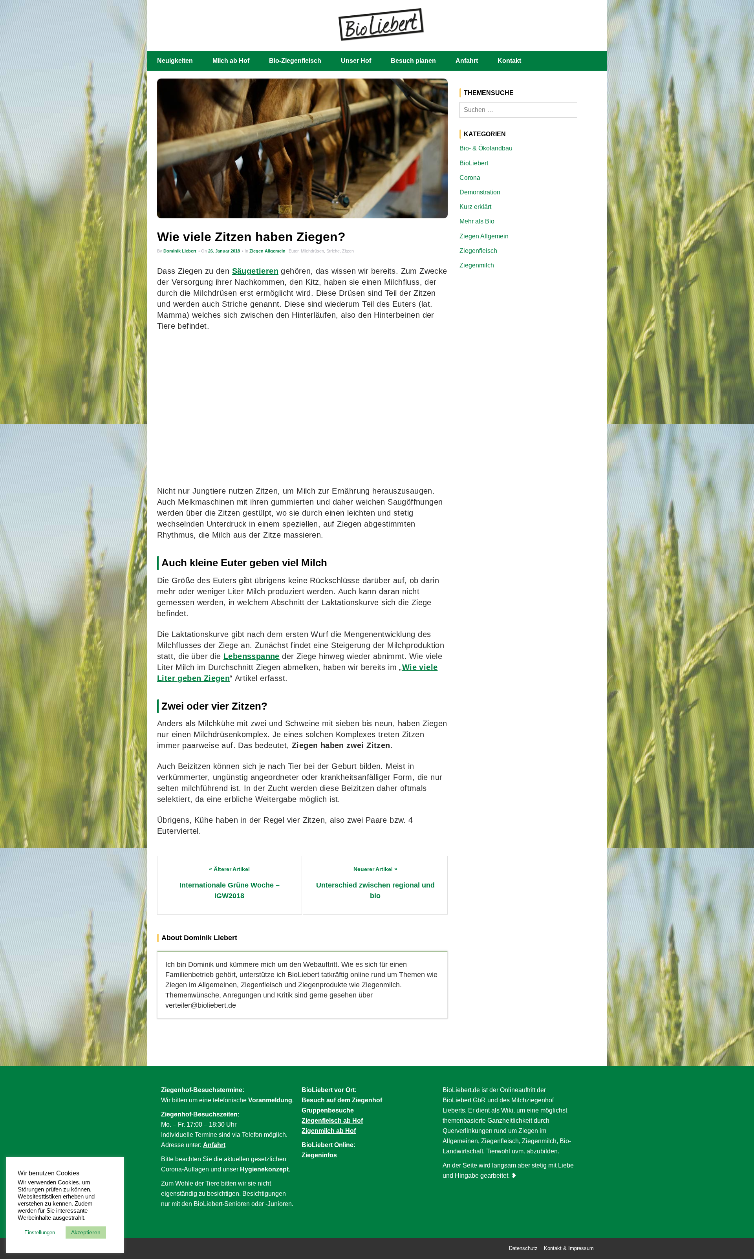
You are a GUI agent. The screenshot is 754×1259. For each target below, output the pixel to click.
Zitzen (348, 251)
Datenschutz (523, 1248)
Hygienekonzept (264, 1169)
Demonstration (479, 192)
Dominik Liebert (179, 251)
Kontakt (509, 60)
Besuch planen (413, 60)
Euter (293, 251)
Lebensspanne (251, 656)
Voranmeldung (270, 1100)
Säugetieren (255, 271)
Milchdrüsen (312, 251)
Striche (333, 251)
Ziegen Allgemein (267, 251)
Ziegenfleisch (478, 250)
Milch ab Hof (230, 60)
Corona (469, 177)
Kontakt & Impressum (569, 1248)
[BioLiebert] (381, 23)
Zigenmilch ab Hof (329, 1130)
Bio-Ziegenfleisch (295, 60)
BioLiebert (473, 163)
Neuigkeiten (175, 60)
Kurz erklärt (475, 206)
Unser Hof (356, 60)
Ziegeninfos (319, 1155)
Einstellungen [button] (39, 1232)
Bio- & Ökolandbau (485, 148)
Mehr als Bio (476, 221)
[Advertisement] (302, 408)
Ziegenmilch (476, 265)
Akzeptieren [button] (86, 1232)
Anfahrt (467, 60)
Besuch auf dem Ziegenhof (342, 1100)
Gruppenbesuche (328, 1110)
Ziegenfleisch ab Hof (332, 1120)
